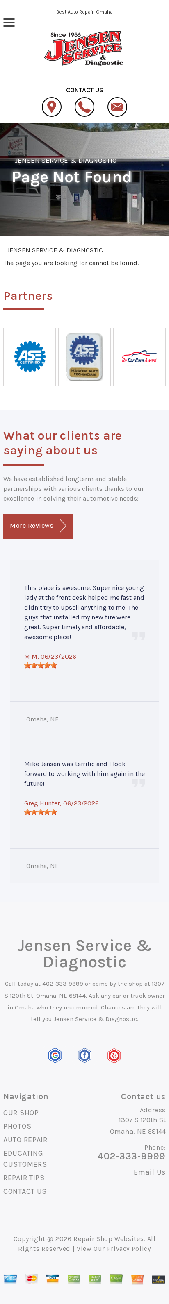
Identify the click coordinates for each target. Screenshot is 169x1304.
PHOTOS (17, 1126)
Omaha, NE (42, 719)
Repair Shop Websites (108, 1239)
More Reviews (32, 525)
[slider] (40, 665)
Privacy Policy (129, 1248)
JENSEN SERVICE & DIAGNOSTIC (65, 160)
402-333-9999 (62, 983)
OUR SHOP (21, 1112)
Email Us (150, 1172)
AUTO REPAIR (25, 1139)
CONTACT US (25, 1191)
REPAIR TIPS (24, 1177)
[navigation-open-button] (8, 22)
